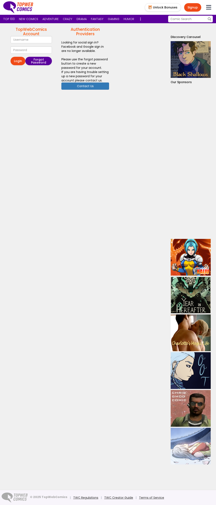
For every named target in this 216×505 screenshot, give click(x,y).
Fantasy (97, 19)
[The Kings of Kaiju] (191, 257)
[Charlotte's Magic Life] (191, 332)
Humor (129, 19)
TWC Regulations (85, 498)
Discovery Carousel (186, 37)
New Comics (28, 19)
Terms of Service (151, 498)
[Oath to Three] (191, 370)
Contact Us (85, 86)
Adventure (50, 19)
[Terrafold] (191, 59)
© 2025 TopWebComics (48, 497)
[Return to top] (18, 7)
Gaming (113, 19)
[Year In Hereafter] (191, 295)
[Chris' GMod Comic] (191, 408)
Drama (82, 19)
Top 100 (9, 19)
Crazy (67, 19)
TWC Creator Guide (118, 498)
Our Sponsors (181, 82)
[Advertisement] (191, 161)
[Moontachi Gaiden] (191, 446)
